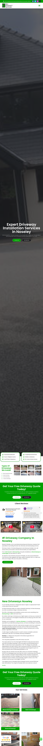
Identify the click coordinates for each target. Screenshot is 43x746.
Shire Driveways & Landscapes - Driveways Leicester (12, 509)
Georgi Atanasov (30, 508)
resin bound (8, 552)
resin (11, 613)
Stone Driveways (10, 728)
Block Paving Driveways (10, 710)
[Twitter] (35, 1)
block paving (16, 552)
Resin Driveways (30, 710)
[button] (39, 5)
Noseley (4, 665)
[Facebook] (33, 1)
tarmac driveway (21, 621)
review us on (9, 516)
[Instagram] (38, 1)
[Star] (40, 1)
